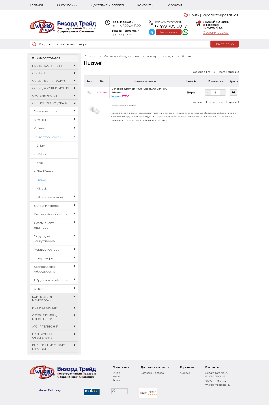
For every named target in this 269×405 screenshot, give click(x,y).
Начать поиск (224, 44)
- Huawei (40, 180)
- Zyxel (38, 162)
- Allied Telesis (44, 171)
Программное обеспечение (42, 335)
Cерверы (38, 73)
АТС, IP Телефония (45, 326)
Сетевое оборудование (50, 103)
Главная (37, 5)
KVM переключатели (48, 197)
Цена (190, 81)
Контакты (145, 5)
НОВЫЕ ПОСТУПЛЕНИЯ (47, 65)
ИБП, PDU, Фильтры (45, 308)
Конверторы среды (47, 137)
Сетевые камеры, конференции (44, 317)
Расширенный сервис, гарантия (49, 347)
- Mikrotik (40, 188)
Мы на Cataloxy (49, 390)
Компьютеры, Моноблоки (42, 298)
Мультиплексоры (45, 111)
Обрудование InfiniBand (51, 280)
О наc (116, 372)
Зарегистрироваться (219, 15)
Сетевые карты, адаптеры (45, 225)
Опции (38, 288)
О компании (67, 5)
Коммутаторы (43, 258)
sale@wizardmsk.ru (168, 22)
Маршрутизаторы (46, 249)
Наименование (144, 81)
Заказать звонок (168, 32)
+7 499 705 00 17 (170, 26)
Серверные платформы (49, 80)
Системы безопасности (50, 214)
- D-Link (39, 145)
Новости (117, 376)
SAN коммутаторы (46, 205)
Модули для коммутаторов (44, 238)
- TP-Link (40, 154)
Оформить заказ (216, 32)
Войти (194, 15)
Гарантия (174, 5)
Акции (116, 380)
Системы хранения (46, 95)
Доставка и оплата (107, 5)
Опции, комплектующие (51, 88)
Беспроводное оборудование (45, 269)
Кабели (39, 128)
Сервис (185, 372)
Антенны (40, 120)
